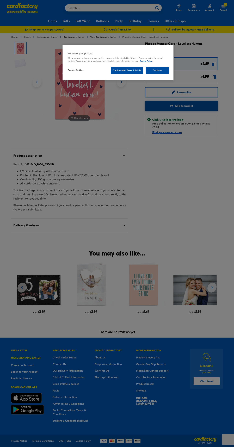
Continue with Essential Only (127, 70)
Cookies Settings (76, 70)
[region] (118, 62)
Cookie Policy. (146, 61)
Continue (157, 70)
